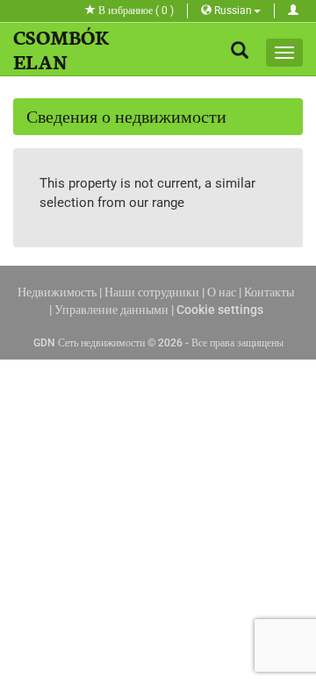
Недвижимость (57, 292)
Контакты (269, 292)
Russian (232, 10)
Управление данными (111, 310)
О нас (221, 292)
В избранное (135, 10)
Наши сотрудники (151, 292)
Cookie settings (219, 310)
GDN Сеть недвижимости (89, 343)
